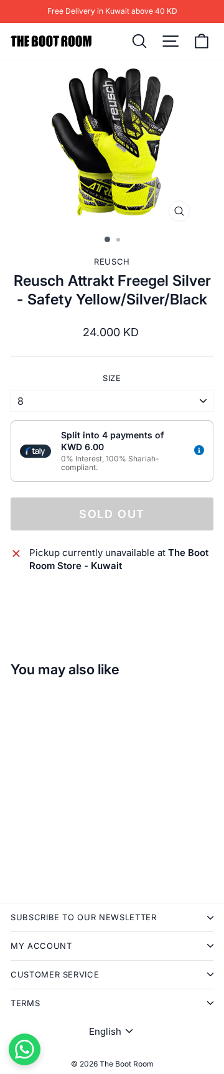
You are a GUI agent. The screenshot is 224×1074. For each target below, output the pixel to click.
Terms (25, 1003)
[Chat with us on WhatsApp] (24, 1049)
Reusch (112, 261)
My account (41, 946)
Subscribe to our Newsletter (84, 917)
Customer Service (55, 974)
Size (112, 378)
